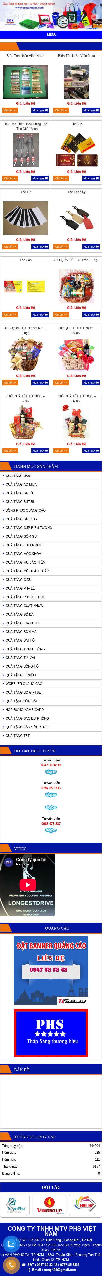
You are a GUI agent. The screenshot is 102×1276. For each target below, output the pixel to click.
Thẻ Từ (25, 192)
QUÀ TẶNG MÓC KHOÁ (23, 554)
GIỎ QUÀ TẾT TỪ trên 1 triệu (76, 260)
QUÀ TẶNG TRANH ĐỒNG (25, 649)
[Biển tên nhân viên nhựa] (25, 82)
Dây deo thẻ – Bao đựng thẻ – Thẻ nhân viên (25, 126)
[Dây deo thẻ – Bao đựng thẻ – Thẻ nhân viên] (25, 150)
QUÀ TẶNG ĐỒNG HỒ (22, 666)
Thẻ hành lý (76, 192)
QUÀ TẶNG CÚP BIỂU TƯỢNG (29, 528)
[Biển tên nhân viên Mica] (76, 82)
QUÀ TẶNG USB (18, 476)
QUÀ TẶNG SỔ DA (20, 614)
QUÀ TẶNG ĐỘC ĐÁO (22, 701)
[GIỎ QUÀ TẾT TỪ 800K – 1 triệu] (25, 355)
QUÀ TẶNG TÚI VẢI (20, 658)
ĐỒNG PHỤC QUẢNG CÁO (26, 510)
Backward (10, 1205)
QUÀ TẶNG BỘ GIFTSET (24, 692)
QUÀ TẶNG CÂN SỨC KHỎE (27, 727)
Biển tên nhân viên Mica (76, 56)
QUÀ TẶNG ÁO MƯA (21, 484)
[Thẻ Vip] (76, 150)
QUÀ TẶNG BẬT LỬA (22, 519)
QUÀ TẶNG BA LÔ (19, 493)
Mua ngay (39, 110)
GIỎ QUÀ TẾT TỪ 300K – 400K (77, 398)
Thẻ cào (26, 260)
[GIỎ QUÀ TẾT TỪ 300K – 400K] (76, 423)
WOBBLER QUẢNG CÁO (24, 684)
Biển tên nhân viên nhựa (25, 56)
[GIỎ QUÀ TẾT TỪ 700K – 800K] (76, 355)
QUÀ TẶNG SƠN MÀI (22, 632)
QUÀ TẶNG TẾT (18, 736)
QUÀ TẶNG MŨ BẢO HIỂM (26, 562)
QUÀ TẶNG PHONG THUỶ (25, 597)
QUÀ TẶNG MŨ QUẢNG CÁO (27, 571)
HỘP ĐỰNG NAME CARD (25, 710)
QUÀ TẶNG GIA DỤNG (22, 623)
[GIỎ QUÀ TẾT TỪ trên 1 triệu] (76, 286)
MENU (51, 34)
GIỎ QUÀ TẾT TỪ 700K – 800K (77, 330)
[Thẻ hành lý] (76, 218)
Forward (92, 1205)
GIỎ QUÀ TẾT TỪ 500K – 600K (26, 398)
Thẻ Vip (76, 124)
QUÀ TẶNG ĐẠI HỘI (21, 640)
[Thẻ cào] (25, 286)
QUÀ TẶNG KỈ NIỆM (21, 675)
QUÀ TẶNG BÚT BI (20, 502)
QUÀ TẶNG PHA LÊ (20, 588)
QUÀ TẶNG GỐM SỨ (21, 536)
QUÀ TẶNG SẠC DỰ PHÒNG (27, 718)
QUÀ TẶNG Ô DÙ (18, 580)
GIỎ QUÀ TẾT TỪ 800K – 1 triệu (25, 330)
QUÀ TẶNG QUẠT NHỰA (24, 606)
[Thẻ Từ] (25, 218)
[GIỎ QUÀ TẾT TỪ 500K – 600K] (25, 423)
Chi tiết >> (10, 110)
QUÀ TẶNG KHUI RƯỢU (24, 545)
